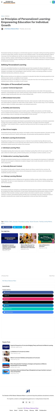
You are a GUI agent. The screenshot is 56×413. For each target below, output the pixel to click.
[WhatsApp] (24, 227)
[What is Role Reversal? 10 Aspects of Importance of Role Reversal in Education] (28, 238)
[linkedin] (29, 402)
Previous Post (5, 275)
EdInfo (10, 221)
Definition (7, 16)
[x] (33, 402)
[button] (2, 2)
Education (15, 221)
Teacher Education (34, 221)
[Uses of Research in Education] (46, 238)
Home (2, 16)
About (15, 410)
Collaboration (42, 410)
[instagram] (26, 402)
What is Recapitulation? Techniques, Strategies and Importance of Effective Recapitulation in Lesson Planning (28, 364)
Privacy (26, 410)
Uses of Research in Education (44, 245)
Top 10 (2, 223)
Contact (21, 410)
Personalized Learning (23, 221)
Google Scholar (9, 312)
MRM (36, 410)
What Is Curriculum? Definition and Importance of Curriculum (25, 357)
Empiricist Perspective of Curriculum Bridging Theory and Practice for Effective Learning (31, 345)
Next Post (51, 275)
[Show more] (32, 227)
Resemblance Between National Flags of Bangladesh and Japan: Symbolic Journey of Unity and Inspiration (30, 371)
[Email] (29, 227)
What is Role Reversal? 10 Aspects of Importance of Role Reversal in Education (28, 246)
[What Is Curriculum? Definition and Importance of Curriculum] (6, 359)
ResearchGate (8, 308)
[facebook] (23, 402)
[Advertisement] (27, 9)
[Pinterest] (27, 227)
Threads (6, 302)
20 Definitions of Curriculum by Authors (19, 351)
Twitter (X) (6, 295)
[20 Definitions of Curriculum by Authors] (6, 353)
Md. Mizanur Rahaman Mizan (9, 280)
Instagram (7, 298)
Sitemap (32, 410)
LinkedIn (7, 305)
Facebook (7, 292)
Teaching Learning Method (45, 221)
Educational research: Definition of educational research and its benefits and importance (9, 247)
